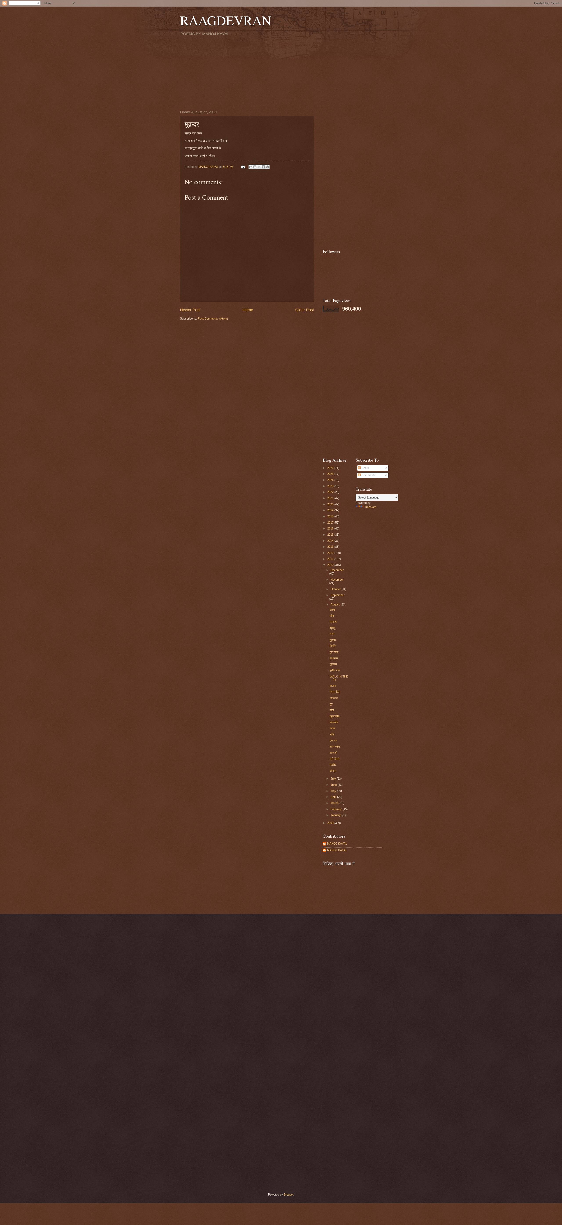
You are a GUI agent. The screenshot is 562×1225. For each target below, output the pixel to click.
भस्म (332, 634)
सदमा (332, 609)
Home (248, 310)
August (335, 604)
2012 (330, 553)
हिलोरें (333, 646)
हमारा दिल (335, 692)
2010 (330, 565)
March (335, 803)
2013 (330, 546)
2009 (330, 823)
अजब (332, 728)
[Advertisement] (281, 73)
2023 (330, 486)
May (334, 791)
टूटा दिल (334, 652)
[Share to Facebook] (263, 167)
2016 (330, 528)
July (334, 778)
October (336, 589)
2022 (330, 492)
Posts (365, 468)
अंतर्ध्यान (334, 722)
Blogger (288, 1194)
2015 (330, 534)
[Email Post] (243, 166)
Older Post (304, 310)
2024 (330, 480)
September (337, 595)
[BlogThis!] (255, 167)
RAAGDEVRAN (225, 20)
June (334, 784)
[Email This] (251, 167)
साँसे (332, 734)
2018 (330, 516)
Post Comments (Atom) (213, 318)
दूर (331, 704)
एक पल (333, 740)
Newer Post (190, 310)
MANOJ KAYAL (337, 843)
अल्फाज (334, 698)
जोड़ (332, 615)
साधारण (334, 658)
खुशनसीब (334, 716)
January (336, 815)
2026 (330, 468)
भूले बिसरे (335, 759)
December (337, 570)
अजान (333, 686)
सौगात (333, 771)
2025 (330, 473)
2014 (330, 540)
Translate (370, 507)
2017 (330, 522)
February (337, 809)
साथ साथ (335, 746)
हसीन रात (335, 670)
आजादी (333, 752)
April (334, 797)
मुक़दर (333, 640)
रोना (332, 710)
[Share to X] (259, 167)
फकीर (333, 764)
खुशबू (332, 627)
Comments (368, 475)
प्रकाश (333, 621)
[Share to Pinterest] (267, 167)
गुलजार (333, 664)
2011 (330, 559)
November (337, 579)
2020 (330, 504)
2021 (330, 498)
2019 (330, 510)
